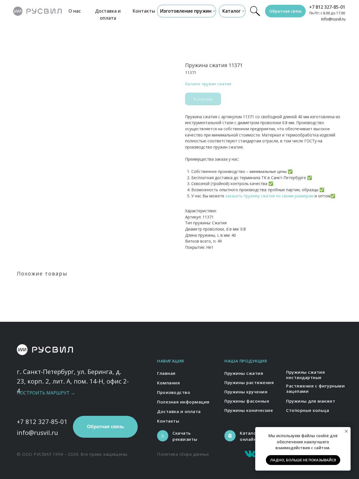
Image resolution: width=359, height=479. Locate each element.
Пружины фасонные (246, 401)
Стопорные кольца (307, 410)
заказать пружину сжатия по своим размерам (269, 196)
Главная (166, 373)
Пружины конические (248, 410)
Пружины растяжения (249, 382)
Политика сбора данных (183, 454)
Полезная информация (183, 402)
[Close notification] (346, 431)
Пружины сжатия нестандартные (305, 374)
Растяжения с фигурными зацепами (315, 388)
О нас (74, 11)
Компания (168, 383)
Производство (173, 392)
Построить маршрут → (46, 393)
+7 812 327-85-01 (327, 7)
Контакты (144, 11)
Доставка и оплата (179, 411)
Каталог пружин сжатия (208, 83)
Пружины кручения (245, 391)
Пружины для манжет (310, 401)
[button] (285, 11)
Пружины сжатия (243, 373)
